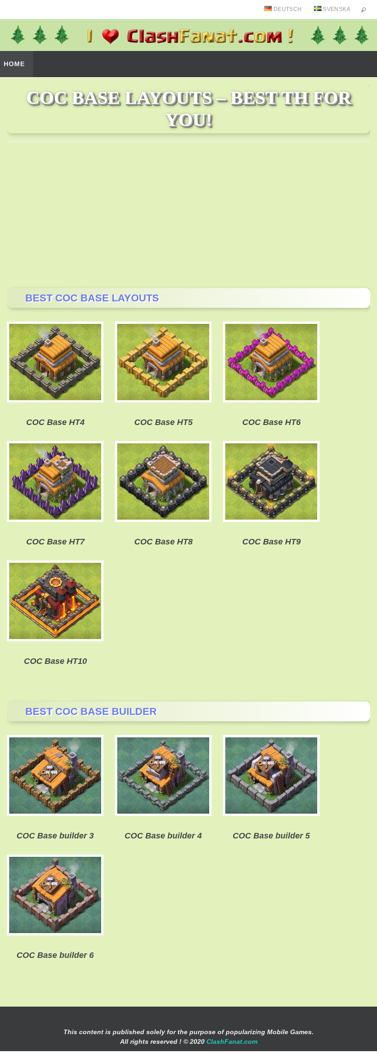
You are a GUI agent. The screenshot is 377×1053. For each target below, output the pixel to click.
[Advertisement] (188, 214)
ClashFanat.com (231, 1041)
